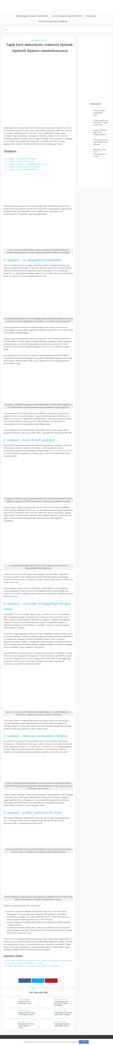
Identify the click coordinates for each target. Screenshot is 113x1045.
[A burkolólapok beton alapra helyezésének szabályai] (87, 142)
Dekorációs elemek (38, 40)
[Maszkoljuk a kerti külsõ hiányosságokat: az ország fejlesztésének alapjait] (87, 152)
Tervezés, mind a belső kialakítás (53, 21)
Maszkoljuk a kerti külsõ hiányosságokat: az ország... (26, 1025)
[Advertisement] (38, 79)
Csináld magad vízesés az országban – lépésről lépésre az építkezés (33, 966)
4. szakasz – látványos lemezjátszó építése (23, 167)
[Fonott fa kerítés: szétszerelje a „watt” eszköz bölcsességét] (87, 112)
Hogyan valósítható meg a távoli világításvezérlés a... (100, 132)
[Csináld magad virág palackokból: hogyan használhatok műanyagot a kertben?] (87, 122)
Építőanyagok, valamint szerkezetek (32, 16)
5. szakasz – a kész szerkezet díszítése (22, 169)
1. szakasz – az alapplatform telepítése (22, 159)
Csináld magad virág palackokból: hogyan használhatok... (60, 1003)
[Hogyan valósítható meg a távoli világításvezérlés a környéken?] (87, 132)
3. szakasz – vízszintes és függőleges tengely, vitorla (27, 164)
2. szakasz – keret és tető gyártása (20, 161)
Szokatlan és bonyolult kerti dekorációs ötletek (24, 963)
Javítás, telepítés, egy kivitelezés (67, 16)
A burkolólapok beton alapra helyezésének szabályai (100, 142)
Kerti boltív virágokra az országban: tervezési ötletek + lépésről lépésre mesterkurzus (40, 960)
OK (84, 1042)
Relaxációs (90, 16)
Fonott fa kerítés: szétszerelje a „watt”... (99, 113)
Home (6, 30)
